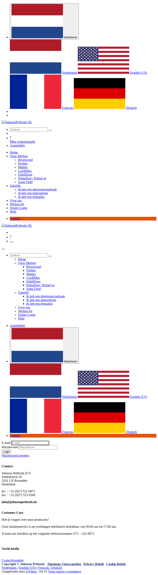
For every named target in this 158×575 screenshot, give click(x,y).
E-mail (6, 443)
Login (6, 451)
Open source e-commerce (64, 571)
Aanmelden (17, 145)
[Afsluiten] (3, 249)
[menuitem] (44, 72)
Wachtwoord (10, 447)
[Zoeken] (50, 130)
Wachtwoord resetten (15, 455)
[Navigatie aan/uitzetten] (11, 242)
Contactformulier (13, 560)
